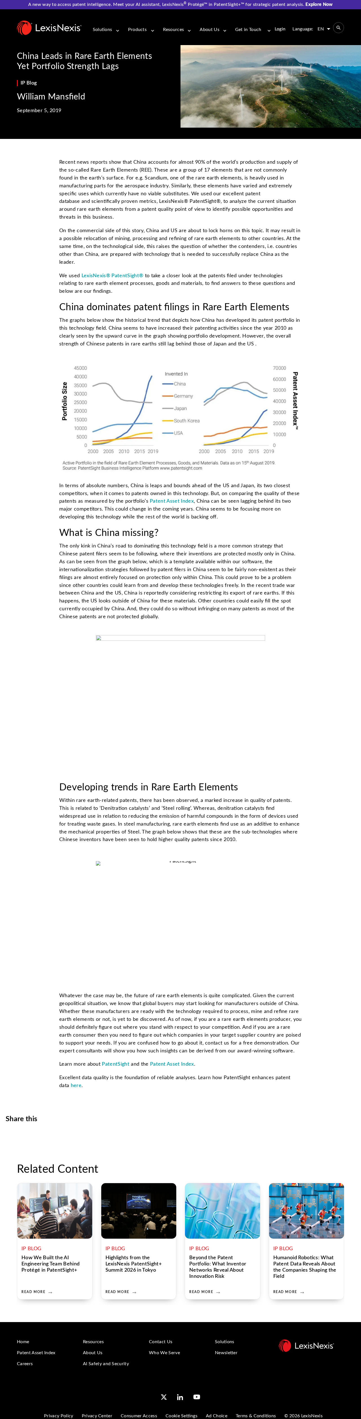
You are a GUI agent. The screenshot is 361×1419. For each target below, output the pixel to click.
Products (137, 29)
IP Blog (29, 83)
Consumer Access (139, 1416)
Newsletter (226, 1353)
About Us (209, 29)
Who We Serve (164, 1353)
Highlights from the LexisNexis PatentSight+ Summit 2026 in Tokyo (133, 1264)
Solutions (102, 29)
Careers (25, 1364)
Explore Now (319, 4)
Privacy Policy (58, 1416)
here (76, 1085)
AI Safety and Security (106, 1364)
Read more (33, 1292)
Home (23, 1342)
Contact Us (160, 1342)
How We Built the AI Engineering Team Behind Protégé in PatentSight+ (50, 1264)
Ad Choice (216, 1416)
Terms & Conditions (256, 1416)
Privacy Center (97, 1416)
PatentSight (115, 1064)
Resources (173, 29)
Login (280, 29)
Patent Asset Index (172, 501)
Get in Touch (248, 29)
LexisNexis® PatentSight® (113, 275)
